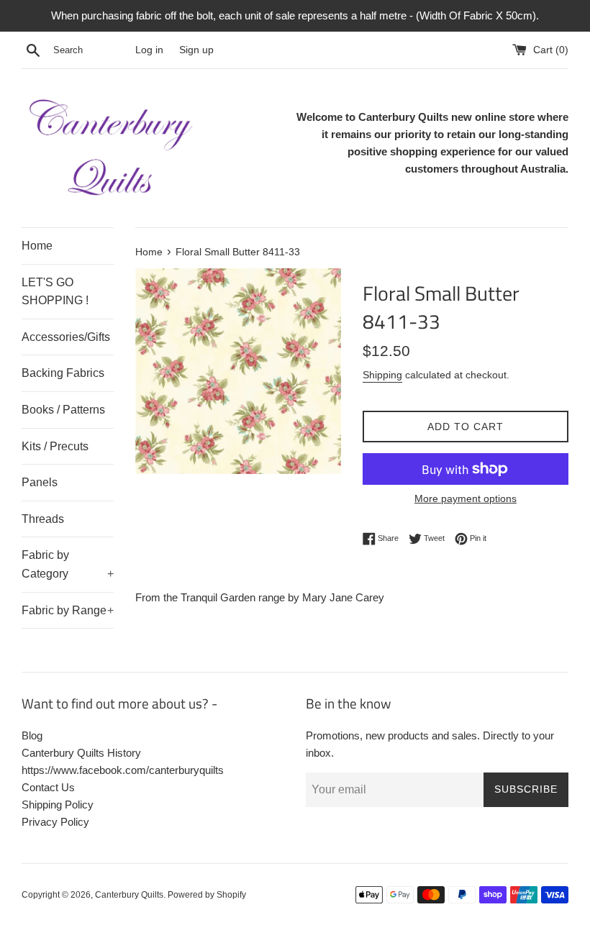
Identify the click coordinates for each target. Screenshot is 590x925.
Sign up (196, 50)
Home (37, 246)
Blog (32, 735)
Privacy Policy (55, 822)
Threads (43, 519)
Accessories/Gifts (66, 337)
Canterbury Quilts (129, 895)
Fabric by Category (68, 564)
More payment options (465, 498)
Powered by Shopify (207, 895)
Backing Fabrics (63, 373)
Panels (40, 482)
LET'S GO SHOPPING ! (55, 291)
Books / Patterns (63, 410)
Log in (149, 50)
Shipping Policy (58, 804)
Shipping (382, 375)
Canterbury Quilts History (81, 753)
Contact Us (48, 787)
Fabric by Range (68, 610)
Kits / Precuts (55, 446)
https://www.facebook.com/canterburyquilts (123, 770)
